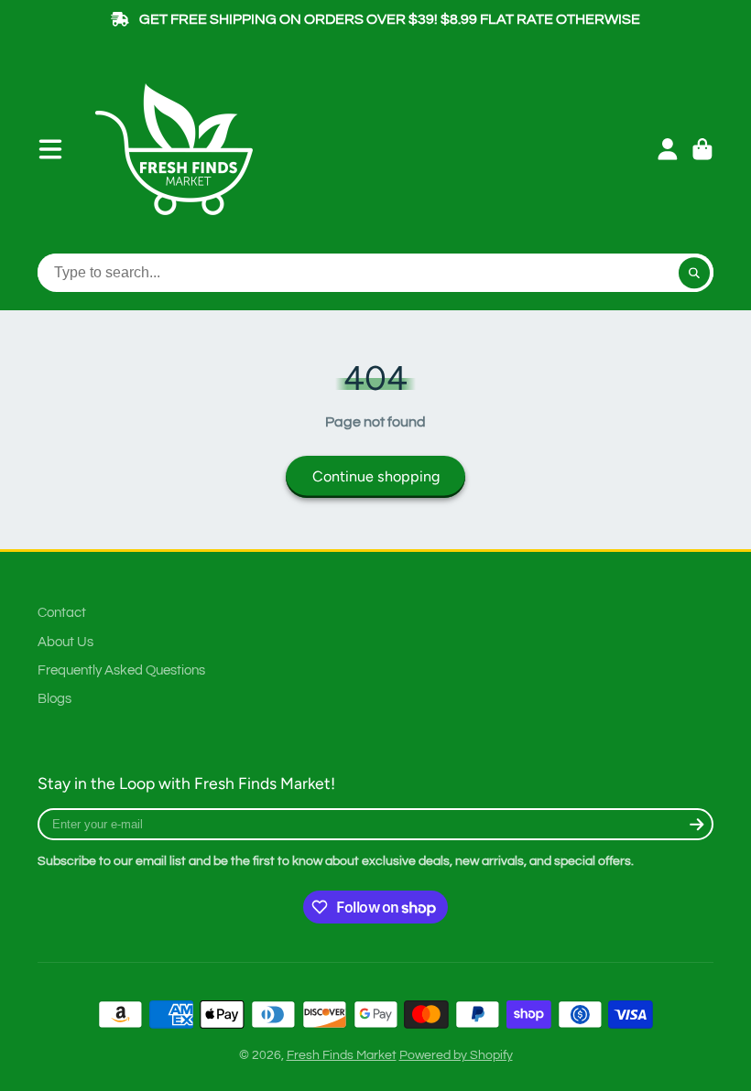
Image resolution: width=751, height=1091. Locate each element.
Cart (702, 149)
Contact (62, 612)
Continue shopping (376, 476)
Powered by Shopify (456, 1055)
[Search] (694, 272)
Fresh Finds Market (342, 1055)
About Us (65, 641)
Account (668, 149)
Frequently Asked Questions (121, 670)
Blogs (54, 698)
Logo (180, 149)
